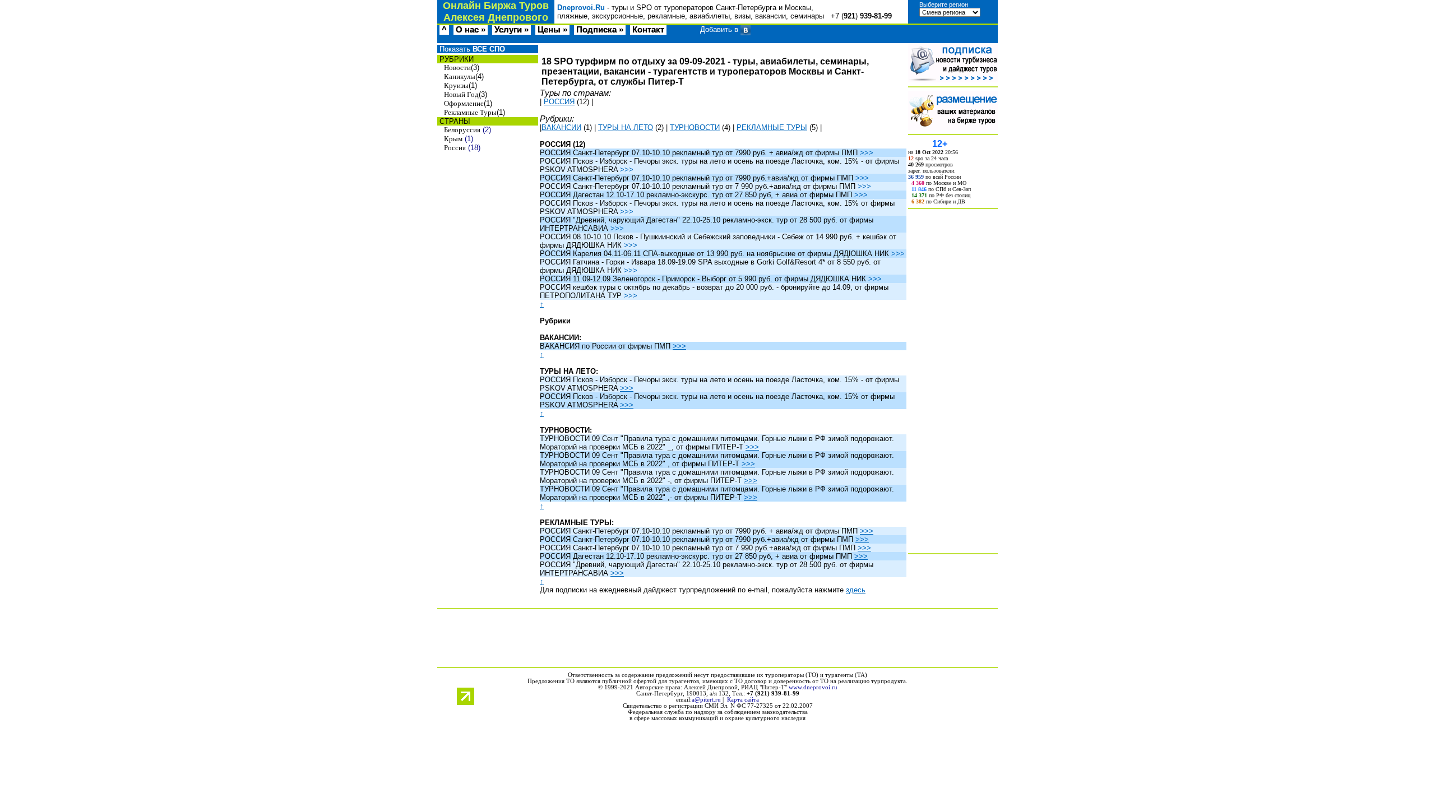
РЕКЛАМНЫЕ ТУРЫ (772, 127)
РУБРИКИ (455, 59)
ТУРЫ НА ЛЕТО (625, 127)
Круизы (456, 85)
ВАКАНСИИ (561, 127)
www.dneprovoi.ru (813, 687)
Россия (455, 147)
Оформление (464, 103)
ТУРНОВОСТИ (695, 127)
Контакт (648, 29)
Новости (457, 67)
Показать (471, 49)
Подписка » (599, 29)
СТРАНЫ (453, 121)
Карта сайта (743, 700)
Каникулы (459, 76)
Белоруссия (462, 130)
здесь (855, 590)
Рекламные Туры (470, 112)
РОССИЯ (559, 102)
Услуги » (511, 29)
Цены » (552, 29)
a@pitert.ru (706, 700)
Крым (453, 138)
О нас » (470, 29)
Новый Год (461, 94)
